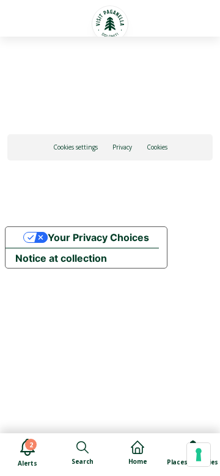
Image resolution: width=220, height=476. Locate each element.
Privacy (122, 147)
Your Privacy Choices (98, 237)
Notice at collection (61, 258)
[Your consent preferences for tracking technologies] (198, 454)
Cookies (157, 147)
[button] (27, 16)
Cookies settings (75, 147)
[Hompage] (110, 23)
